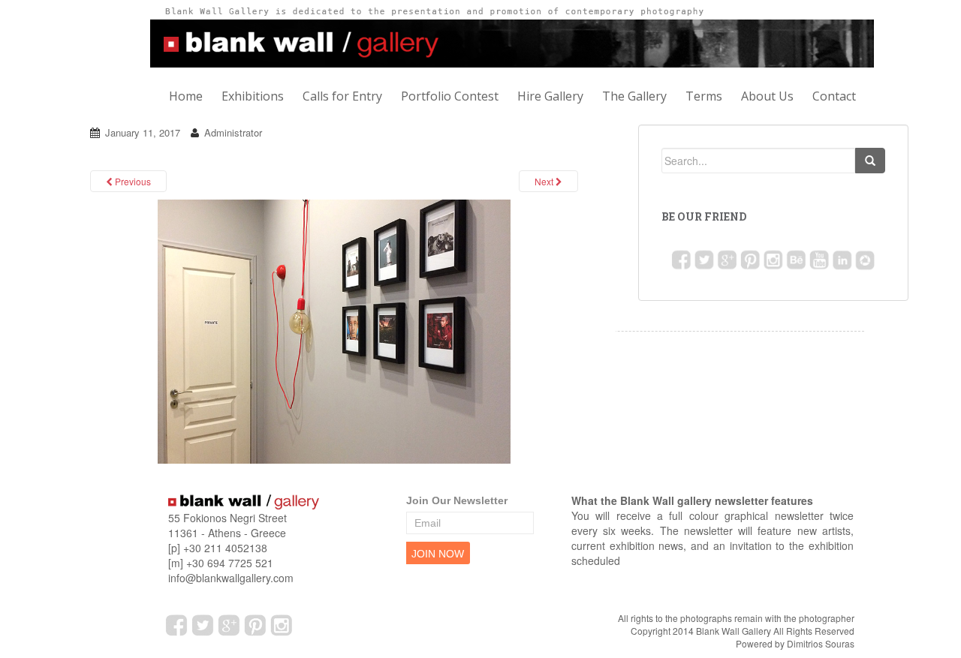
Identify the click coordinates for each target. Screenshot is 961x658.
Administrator (233, 132)
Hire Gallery (550, 96)
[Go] (870, 160)
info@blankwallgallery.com (231, 577)
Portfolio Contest (450, 96)
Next (545, 181)
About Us (767, 96)
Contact (834, 96)
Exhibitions (252, 96)
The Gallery (634, 96)
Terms (703, 96)
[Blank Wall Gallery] (334, 330)
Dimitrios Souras (820, 643)
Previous (132, 181)
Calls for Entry (342, 96)
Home (186, 96)
